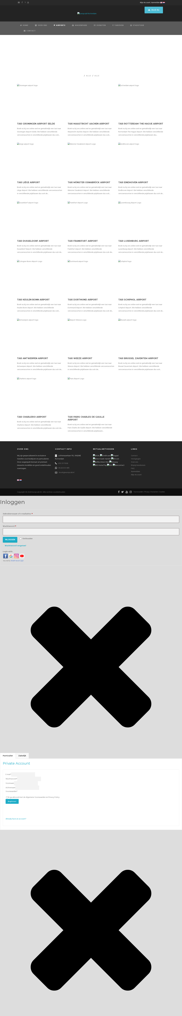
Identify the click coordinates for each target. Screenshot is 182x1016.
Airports (60, 25)
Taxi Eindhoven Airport (133, 182)
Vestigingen (136, 458)
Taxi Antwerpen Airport (32, 358)
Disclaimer (154, 492)
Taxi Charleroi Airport (31, 417)
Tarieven (119, 25)
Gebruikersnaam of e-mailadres (22, 513)
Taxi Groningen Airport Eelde (36, 123)
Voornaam (10, 783)
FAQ (132, 468)
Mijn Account (145, 2)
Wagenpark (81, 25)
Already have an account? (16, 818)
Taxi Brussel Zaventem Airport (138, 358)
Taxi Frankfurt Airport (83, 241)
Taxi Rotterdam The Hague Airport (140, 123)
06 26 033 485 (63, 468)
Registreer (12, 801)
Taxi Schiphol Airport (132, 299)
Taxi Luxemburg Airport (133, 241)
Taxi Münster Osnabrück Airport (89, 182)
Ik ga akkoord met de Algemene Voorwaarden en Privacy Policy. (34, 797)
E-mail (8, 774)
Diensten (101, 25)
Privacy (146, 492)
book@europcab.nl (66, 472)
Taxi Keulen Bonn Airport (33, 299)
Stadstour (138, 25)
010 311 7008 (63, 463)
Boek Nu (155, 10)
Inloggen (10, 539)
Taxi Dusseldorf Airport (33, 241)
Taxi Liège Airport (28, 182)
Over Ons (42, 25)
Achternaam (10, 787)
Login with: (8, 551)
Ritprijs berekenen (138, 465)
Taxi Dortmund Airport (83, 299)
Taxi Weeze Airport (80, 358)
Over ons (134, 462)
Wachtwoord (13, 526)
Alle (88, 75)
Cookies (162, 492)
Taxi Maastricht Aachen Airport (88, 123)
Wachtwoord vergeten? (15, 545)
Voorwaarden (138, 492)
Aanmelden (155, 2)
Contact (31, 30)
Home (25, 25)
